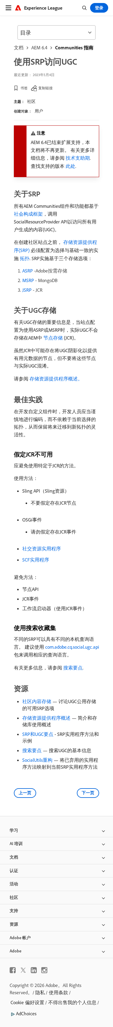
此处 (70, 166)
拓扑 (25, 258)
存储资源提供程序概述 (46, 718)
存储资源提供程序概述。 (56, 379)
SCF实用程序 (35, 560)
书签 (24, 88)
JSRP (27, 290)
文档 (19, 48)
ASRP (27, 271)
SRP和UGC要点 (37, 734)
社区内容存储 (36, 701)
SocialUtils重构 (37, 760)
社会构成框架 (28, 214)
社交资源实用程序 (41, 549)
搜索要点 (73, 668)
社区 (31, 101)
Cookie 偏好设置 (27, 1002)
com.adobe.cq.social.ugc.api (72, 647)
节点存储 (53, 338)
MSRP (28, 280)
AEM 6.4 (39, 48)
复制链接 (45, 88)
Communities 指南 (74, 48)
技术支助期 (78, 158)
